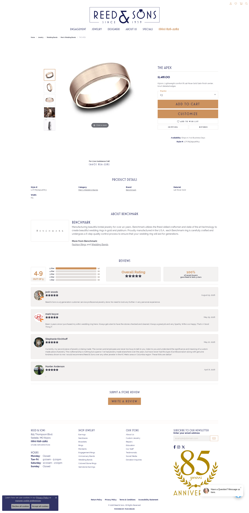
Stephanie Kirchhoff (56, 339)
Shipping (173, 127)
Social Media (131, 456)
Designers (114, 29)
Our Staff (130, 449)
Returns (203, 127)
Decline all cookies (20, 506)
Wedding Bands (52, 37)
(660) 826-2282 (169, 29)
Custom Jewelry (133, 438)
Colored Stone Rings (87, 463)
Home (33, 37)
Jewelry (97, 29)
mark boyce (52, 314)
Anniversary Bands (86, 456)
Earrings (82, 434)
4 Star (52, 271)
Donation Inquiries (134, 460)
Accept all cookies (40, 506)
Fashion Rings (79, 244)
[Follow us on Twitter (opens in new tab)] (183, 447)
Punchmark (130, 509)
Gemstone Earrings (86, 467)
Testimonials (131, 452)
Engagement (78, 29)
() (99, 268)
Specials (148, 29)
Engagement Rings (86, 452)
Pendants (82, 449)
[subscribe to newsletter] (214, 438)
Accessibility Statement (148, 500)
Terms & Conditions (127, 500)
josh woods (51, 292)
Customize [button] (188, 114)
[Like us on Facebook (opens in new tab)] (174, 447)
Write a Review (124, 401)
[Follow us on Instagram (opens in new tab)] (178, 447)
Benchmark (131, 190)
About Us (131, 29)
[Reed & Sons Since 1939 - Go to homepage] (125, 13)
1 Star (52, 280)
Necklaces (83, 438)
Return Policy (96, 500)
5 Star (52, 268)
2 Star (52, 277)
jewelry (41, 37)
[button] (231, 4)
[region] (100, 100)
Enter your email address (186, 433)
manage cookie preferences (28, 500)
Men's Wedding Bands (68, 37)
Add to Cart (188, 104)
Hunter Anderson (55, 366)
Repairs (129, 442)
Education (130, 445)
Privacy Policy (111, 500)
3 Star (52, 274)
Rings (80, 445)
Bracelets (82, 442)
